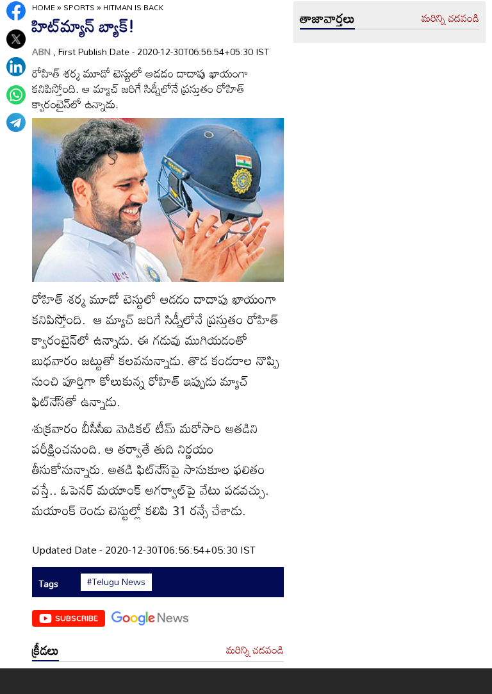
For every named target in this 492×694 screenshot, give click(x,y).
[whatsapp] (16, 94)
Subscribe (76, 617)
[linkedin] (16, 66)
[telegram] (16, 122)
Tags (48, 583)
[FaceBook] (16, 11)
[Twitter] (16, 39)
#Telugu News (116, 582)
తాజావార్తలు (327, 18)
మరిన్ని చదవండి (255, 650)
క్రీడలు (45, 650)
